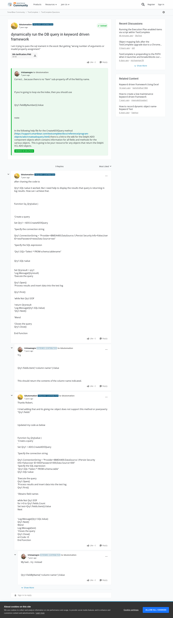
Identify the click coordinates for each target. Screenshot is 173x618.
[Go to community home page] (17, 4)
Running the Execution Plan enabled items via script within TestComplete (140, 31)
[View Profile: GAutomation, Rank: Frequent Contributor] (14, 25)
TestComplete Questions (50, 12)
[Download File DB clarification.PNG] (34, 55)
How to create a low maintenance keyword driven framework (136, 95)
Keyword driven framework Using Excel (139, 84)
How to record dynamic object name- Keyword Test (138, 108)
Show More (29, 587)
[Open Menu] (164, 12)
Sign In (161, 4)
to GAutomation (41, 72)
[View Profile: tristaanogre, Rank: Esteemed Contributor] (20, 349)
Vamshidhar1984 (140, 88)
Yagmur (134, 112)
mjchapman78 (137, 60)
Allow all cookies (155, 610)
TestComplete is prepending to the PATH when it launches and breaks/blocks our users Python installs (140, 55)
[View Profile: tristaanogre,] (17, 73)
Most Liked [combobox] (105, 166)
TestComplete (33, 12)
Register (151, 4)
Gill (133, 48)
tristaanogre (27, 72)
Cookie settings (131, 610)
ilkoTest (138, 35)
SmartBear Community (16, 12)
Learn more (40, 613)
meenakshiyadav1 (139, 100)
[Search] (143, 4)
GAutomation (25, 24)
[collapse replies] (8, 174)
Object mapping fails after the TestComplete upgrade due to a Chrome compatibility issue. (139, 43)
